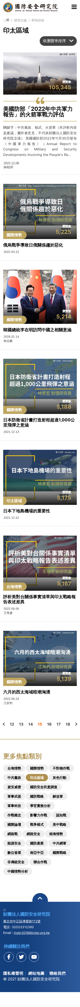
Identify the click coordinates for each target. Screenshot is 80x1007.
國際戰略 (59, 852)
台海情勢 (14, 768)
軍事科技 (14, 806)
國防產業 (37, 843)
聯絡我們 (57, 973)
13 (21, 724)
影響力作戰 (38, 815)
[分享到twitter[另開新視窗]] (21, 957)
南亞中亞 (37, 852)
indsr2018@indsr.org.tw (32, 933)
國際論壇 (14, 824)
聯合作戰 (40, 862)
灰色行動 (59, 777)
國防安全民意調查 (43, 787)
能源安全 (14, 843)
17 (59, 724)
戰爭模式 (37, 824)
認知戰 (61, 815)
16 (49, 724)
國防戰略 (37, 796)
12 (12, 724)
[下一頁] (76, 724)
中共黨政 (14, 777)
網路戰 (12, 834)
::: (4, 20)
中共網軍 (59, 843)
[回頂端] (40, 901)
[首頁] (7, 20)
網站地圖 (36, 973)
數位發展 (14, 852)
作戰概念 (14, 815)
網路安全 (33, 834)
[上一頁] (3, 724)
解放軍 (58, 796)
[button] (58, 41)
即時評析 (38, 20)
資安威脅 (14, 787)
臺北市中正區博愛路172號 (22, 921)
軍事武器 (14, 796)
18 (68, 724)
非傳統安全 (16, 862)
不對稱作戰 (61, 768)
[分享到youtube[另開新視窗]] (34, 957)
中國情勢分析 (17, 871)
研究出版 (20, 20)
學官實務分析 (40, 806)
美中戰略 (59, 824)
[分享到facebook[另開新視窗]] (9, 957)
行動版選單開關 (74, 7)
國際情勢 (37, 768)
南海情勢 (56, 834)
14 (30, 724)
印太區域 (37, 777)
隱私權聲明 (13, 973)
